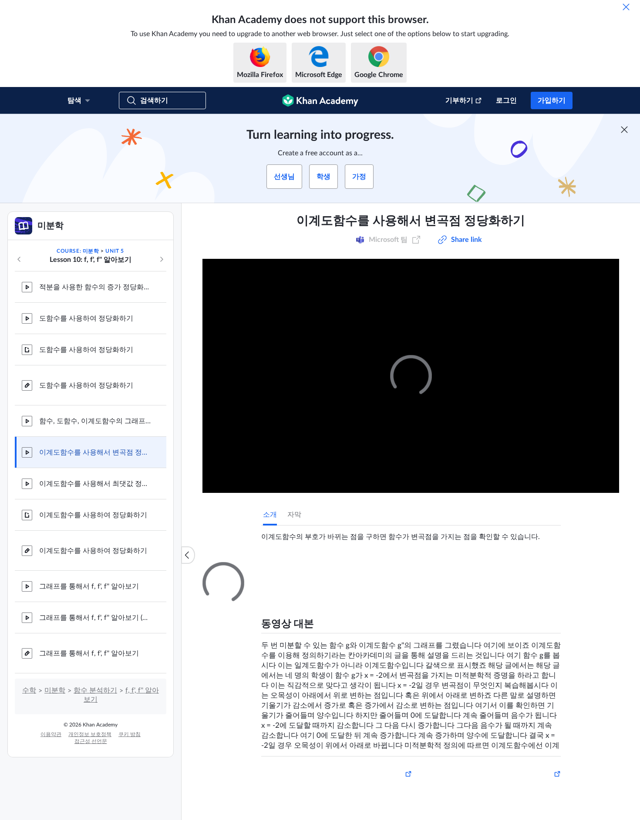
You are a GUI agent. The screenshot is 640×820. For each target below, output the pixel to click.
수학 (29, 690)
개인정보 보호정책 (89, 734)
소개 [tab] (270, 514)
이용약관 (50, 734)
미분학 (54, 690)
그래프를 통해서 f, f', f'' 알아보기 (89, 586)
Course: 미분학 (78, 251)
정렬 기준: (456, 672)
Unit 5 (114, 251)
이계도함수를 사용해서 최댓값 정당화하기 (95, 483)
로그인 (506, 100)
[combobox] (513, 673)
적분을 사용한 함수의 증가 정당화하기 (95, 287)
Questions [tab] (287, 569)
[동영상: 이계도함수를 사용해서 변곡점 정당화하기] (410, 376)
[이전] (19, 259)
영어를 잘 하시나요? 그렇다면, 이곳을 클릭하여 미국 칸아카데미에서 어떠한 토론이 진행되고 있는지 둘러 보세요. (415, 742)
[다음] (161, 259)
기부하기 (459, 100)
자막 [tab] (294, 514)
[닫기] (626, 7)
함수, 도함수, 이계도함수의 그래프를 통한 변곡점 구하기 (95, 421)
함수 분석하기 (95, 690)
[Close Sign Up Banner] (624, 129)
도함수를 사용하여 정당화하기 (86, 318)
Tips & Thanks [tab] (334, 569)
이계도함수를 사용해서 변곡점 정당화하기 (95, 452)
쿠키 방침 (129, 734)
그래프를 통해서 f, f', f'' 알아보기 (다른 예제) (95, 617)
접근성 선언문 (90, 741)
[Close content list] (188, 555)
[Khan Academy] (320, 100)
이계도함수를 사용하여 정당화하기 (93, 515)
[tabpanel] (411, 533)
